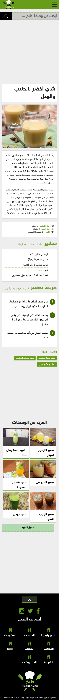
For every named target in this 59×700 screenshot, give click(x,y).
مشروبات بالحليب (25, 358)
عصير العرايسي (45, 482)
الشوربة (48, 662)
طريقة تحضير (31, 288)
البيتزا (10, 649)
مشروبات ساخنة (46, 358)
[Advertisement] (29, 51)
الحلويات (29, 649)
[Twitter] (30, 611)
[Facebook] (38, 611)
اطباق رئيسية (48, 635)
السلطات (29, 635)
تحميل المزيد (28, 527)
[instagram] (21, 611)
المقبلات (49, 649)
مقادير (37, 244)
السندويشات (29, 662)
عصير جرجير (20, 514)
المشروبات (10, 635)
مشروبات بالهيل (47, 364)
